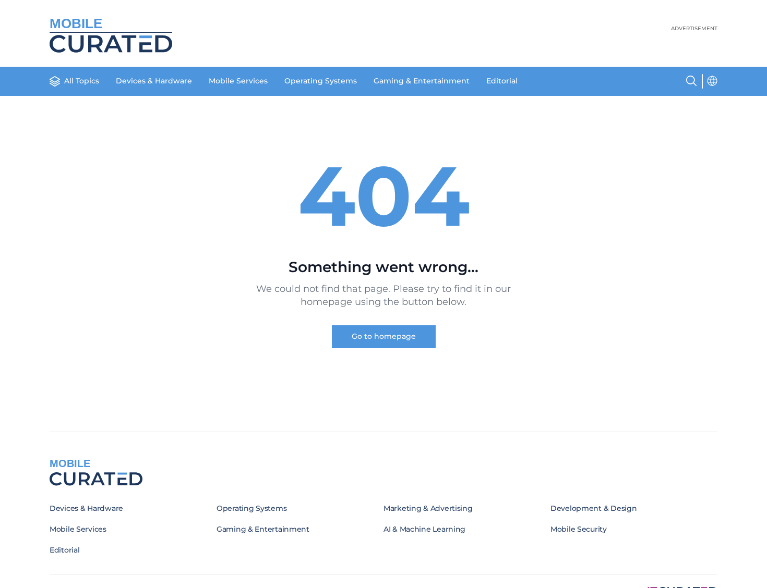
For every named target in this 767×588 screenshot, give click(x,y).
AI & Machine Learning (424, 529)
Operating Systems (320, 80)
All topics (81, 80)
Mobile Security (578, 529)
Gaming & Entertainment (422, 80)
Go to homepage (384, 336)
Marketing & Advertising (428, 508)
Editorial (502, 80)
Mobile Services (238, 80)
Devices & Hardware (154, 80)
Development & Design (593, 508)
